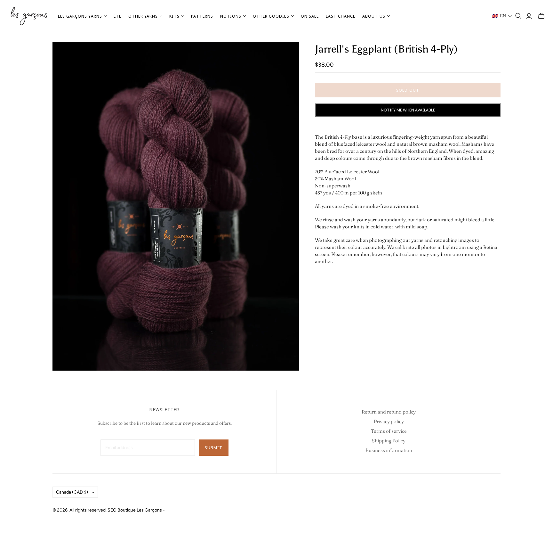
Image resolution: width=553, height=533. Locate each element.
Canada (72, 492)
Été (117, 16)
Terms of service (389, 431)
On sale (310, 16)
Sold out (407, 90)
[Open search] (518, 16)
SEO (112, 510)
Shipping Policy (388, 441)
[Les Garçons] (29, 16)
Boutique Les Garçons (139, 510)
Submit (213, 447)
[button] (502, 16)
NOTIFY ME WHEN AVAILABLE (408, 110)
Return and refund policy (389, 412)
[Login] (528, 16)
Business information (388, 450)
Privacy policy (389, 421)
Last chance (340, 16)
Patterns (202, 16)
